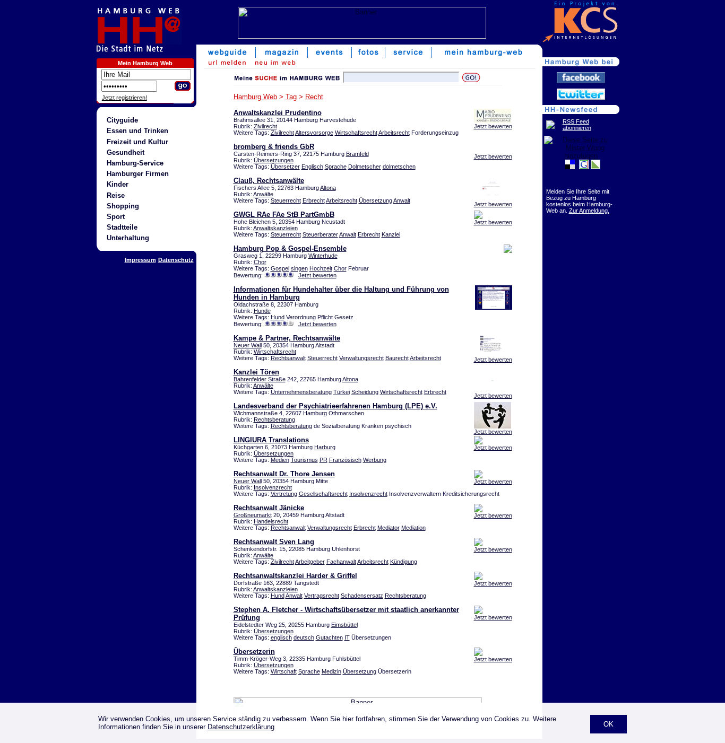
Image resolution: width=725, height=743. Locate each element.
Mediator (388, 528)
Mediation (413, 528)
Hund (277, 317)
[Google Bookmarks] (584, 167)
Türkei (341, 392)
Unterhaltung (128, 238)
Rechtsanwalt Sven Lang (274, 542)
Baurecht (397, 358)
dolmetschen (399, 166)
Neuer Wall (248, 345)
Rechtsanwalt (288, 358)
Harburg (324, 447)
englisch (281, 637)
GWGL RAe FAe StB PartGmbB (284, 214)
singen (299, 268)
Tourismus (304, 460)
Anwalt (401, 200)
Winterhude (323, 255)
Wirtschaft (284, 671)
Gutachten (329, 637)
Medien (280, 460)
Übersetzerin (254, 651)
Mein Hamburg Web (145, 63)
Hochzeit (320, 268)
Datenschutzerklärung (241, 727)
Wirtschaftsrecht (356, 132)
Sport (116, 217)
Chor (260, 262)
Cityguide (122, 120)
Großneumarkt (253, 515)
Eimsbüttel (344, 625)
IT (347, 637)
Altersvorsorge (314, 132)
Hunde (262, 311)
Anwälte (263, 194)
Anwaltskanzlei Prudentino (278, 113)
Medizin (331, 671)
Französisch (345, 460)
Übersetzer (285, 166)
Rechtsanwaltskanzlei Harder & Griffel (295, 576)
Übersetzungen (274, 160)
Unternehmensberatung (301, 392)
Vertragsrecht (321, 595)
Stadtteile (122, 227)
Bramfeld (357, 154)
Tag (291, 97)
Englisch (312, 166)
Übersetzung (375, 200)
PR (323, 460)
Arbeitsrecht (394, 132)
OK (608, 724)
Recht (314, 97)
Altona (328, 188)
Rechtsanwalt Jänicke (269, 508)
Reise (116, 195)
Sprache (336, 166)
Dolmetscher (364, 166)
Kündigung (403, 561)
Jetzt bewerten (493, 126)
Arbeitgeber (310, 561)
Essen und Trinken (137, 131)
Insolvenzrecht (273, 487)
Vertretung (284, 494)
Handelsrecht (271, 521)
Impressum (140, 260)
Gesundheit (125, 152)
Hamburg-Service (135, 163)
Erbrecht (314, 200)
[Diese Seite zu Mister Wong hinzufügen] (581, 156)
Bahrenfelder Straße (260, 379)
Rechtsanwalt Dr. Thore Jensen (284, 474)
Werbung (374, 460)
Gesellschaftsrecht (323, 494)
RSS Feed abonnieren (577, 124)
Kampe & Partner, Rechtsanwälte (287, 338)
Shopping (123, 206)
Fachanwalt (341, 561)
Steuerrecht (286, 200)
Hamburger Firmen (138, 174)
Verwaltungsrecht (361, 358)
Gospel (280, 268)
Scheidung (364, 392)
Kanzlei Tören (256, 372)
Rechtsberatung (274, 419)
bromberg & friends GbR (274, 147)
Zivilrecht (265, 126)
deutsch (304, 637)
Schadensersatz (362, 595)
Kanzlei (391, 234)
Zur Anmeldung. (589, 210)
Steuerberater (320, 234)
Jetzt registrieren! (124, 97)
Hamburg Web (255, 97)
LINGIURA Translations (271, 440)
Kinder (117, 184)
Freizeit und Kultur (137, 142)
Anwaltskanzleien (275, 228)
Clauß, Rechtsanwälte (269, 181)
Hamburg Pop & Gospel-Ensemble (290, 248)
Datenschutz (176, 260)
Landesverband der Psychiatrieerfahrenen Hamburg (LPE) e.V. (335, 406)
